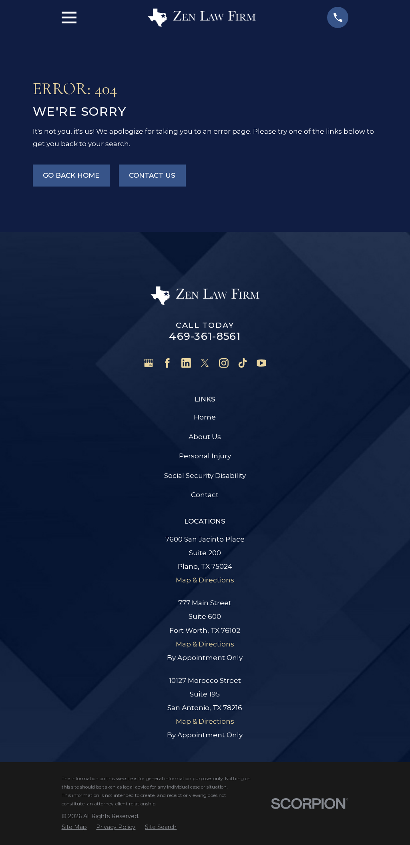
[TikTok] (242, 363)
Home (205, 417)
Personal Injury (205, 456)
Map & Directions (205, 580)
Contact (205, 495)
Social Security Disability (205, 476)
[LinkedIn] (186, 363)
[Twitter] (205, 363)
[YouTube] (261, 363)
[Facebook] (167, 363)
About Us (205, 437)
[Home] (202, 17)
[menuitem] (74, 827)
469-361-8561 (205, 336)
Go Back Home (71, 175)
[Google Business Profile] (148, 363)
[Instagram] (224, 363)
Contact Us (152, 175)
